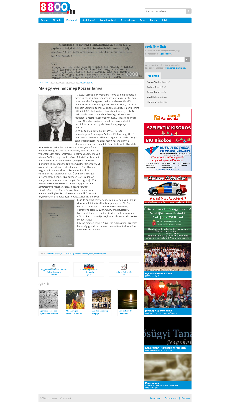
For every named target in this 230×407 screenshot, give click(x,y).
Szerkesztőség (171, 398)
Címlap (44, 19)
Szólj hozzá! (88, 19)
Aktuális (57, 19)
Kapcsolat (185, 398)
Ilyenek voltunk (108, 19)
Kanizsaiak (72, 20)
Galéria (154, 19)
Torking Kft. (156, 87)
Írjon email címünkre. (175, 68)
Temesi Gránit (156, 92)
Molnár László (86, 82)
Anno (142, 19)
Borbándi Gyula (53, 253)
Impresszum (155, 398)
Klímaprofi (157, 102)
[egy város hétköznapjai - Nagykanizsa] (57, 8)
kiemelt (78, 253)
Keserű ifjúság (67, 253)
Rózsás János (87, 253)
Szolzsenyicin (100, 253)
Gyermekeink (128, 19)
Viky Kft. (157, 97)
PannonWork (158, 81)
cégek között (164, 53)
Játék (165, 19)
